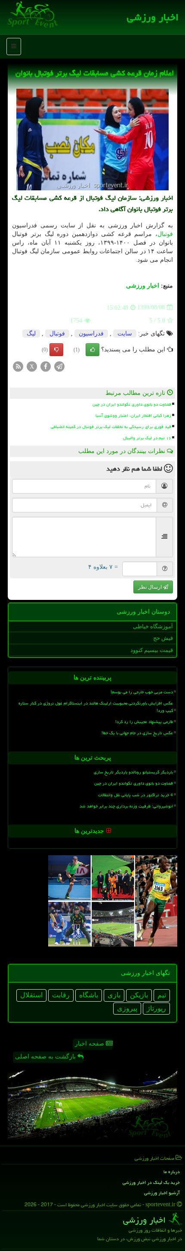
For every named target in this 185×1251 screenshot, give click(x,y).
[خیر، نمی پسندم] (56, 349)
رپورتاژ (156, 1008)
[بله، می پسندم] (92, 349)
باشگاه (88, 995)
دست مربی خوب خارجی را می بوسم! (142, 692)
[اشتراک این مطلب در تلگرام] (59, 366)
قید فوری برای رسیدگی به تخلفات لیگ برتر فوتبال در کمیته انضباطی (111, 426)
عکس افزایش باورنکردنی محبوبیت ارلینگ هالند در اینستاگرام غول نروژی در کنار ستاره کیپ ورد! (95, 707)
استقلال (31, 995)
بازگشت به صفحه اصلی (46, 1056)
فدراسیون (91, 333)
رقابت (61, 995)
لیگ (31, 333)
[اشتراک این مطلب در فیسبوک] (46, 366)
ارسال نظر (150, 587)
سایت (124, 333)
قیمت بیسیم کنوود (151, 650)
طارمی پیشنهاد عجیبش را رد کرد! (144, 721)
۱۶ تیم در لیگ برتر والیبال (147, 438)
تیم (161, 995)
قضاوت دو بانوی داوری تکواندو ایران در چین (131, 404)
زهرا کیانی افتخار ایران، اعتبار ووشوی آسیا (133, 415)
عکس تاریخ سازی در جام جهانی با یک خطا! (137, 733)
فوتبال (165, 234)
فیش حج (163, 638)
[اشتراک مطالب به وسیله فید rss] (18, 366)
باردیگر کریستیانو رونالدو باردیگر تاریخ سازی (133, 772)
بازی (114, 995)
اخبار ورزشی (153, 17)
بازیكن (139, 995)
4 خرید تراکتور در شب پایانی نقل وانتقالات (135, 795)
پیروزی (127, 1008)
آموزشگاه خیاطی (153, 626)
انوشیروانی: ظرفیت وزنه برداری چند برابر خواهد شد (126, 806)
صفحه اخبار (90, 1043)
